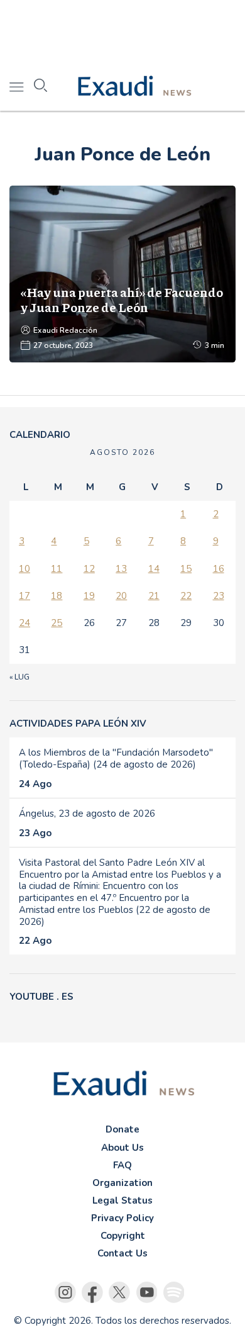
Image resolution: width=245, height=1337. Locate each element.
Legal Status (122, 1200)
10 (24, 568)
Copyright (123, 1235)
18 (56, 596)
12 (89, 568)
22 (186, 596)
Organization (122, 1183)
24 (24, 623)
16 (218, 568)
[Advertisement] (122, 31)
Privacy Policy (122, 1218)
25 (56, 623)
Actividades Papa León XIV (77, 723)
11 (56, 568)
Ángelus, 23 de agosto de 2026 (87, 813)
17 (24, 596)
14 (154, 568)
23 (218, 596)
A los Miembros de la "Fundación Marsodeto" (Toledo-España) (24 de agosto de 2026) (116, 758)
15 (186, 568)
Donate (122, 1129)
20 (121, 596)
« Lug (19, 677)
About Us (122, 1147)
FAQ (122, 1165)
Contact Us (122, 1253)
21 (154, 596)
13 (121, 568)
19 (89, 596)
